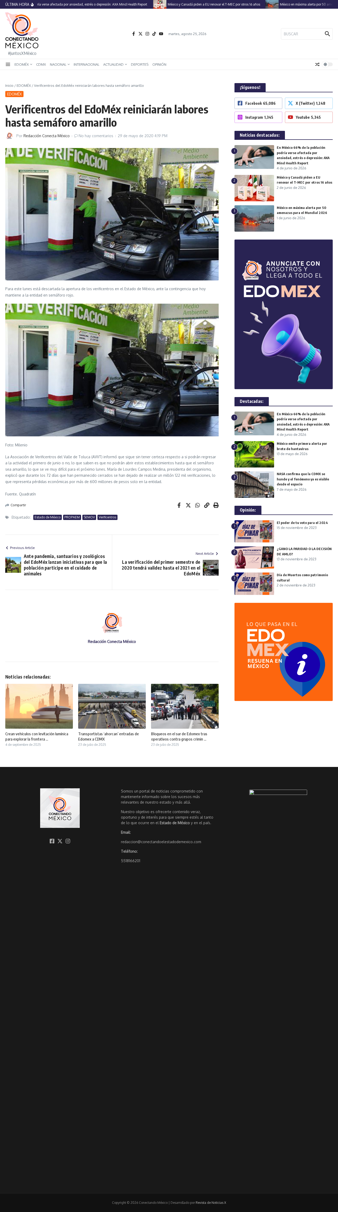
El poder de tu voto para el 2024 (302, 523)
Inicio (9, 85)
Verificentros (107, 517)
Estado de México (47, 517)
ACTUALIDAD (113, 64)
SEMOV (89, 517)
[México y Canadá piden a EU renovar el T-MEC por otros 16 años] (146, 4)
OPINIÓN (159, 64)
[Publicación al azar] (317, 64)
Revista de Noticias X (211, 1203)
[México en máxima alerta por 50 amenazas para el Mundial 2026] (258, 4)
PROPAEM (72, 517)
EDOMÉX (22, 64)
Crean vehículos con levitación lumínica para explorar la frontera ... (36, 736)
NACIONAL (58, 64)
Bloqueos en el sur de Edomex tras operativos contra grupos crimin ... (179, 736)
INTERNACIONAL (86, 64)
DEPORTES (139, 64)
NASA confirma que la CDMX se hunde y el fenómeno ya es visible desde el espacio (303, 479)
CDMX (41, 64)
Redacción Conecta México (47, 135)
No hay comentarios (96, 135)
